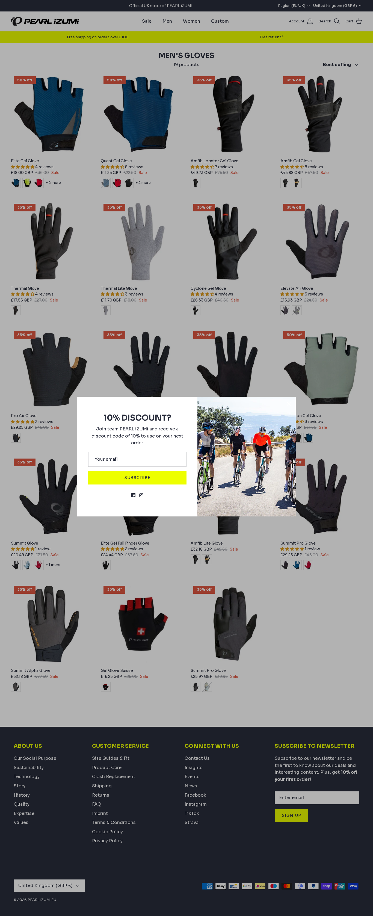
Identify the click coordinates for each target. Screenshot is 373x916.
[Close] (289, 404)
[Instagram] (141, 495)
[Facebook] (133, 495)
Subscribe (137, 477)
